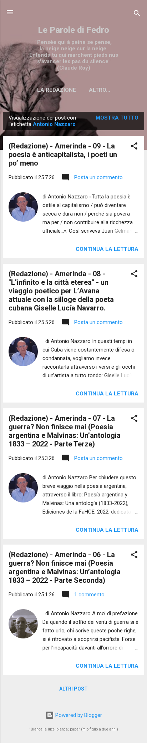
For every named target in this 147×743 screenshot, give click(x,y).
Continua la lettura (107, 249)
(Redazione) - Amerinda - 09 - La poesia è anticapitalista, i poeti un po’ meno (63, 154)
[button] (134, 147)
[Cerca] (137, 14)
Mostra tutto (117, 118)
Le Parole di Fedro (73, 30)
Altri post (73, 689)
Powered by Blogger (78, 715)
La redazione (56, 90)
